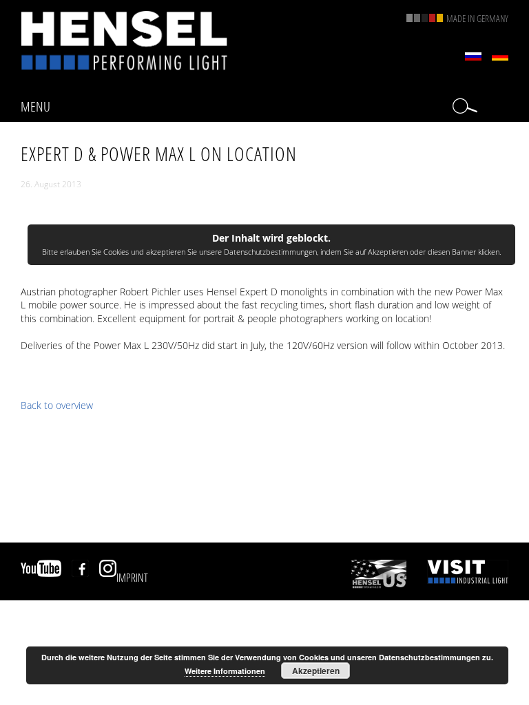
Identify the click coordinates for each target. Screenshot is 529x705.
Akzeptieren (316, 670)
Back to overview (57, 405)
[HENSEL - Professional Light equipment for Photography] (124, 40)
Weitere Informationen (225, 671)
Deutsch (500, 56)
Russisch (473, 56)
